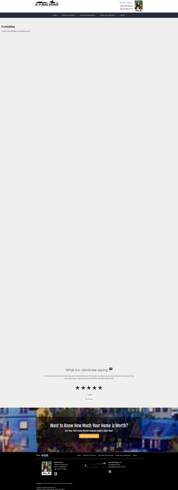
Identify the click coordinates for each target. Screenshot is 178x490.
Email (130, 3)
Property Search (89, 455)
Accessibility (39, 483)
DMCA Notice (63, 483)
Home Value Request (123, 455)
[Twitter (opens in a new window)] (123, 2)
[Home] (47, 3)
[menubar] (89, 15)
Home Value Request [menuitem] (107, 15)
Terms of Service (47, 483)
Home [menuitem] (55, 15)
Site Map (70, 483)
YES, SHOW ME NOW (89, 436)
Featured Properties (105, 455)
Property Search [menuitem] (68, 15)
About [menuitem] (122, 15)
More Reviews (89, 399)
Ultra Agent (61, 489)
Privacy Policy (55, 483)
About (135, 455)
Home (79, 455)
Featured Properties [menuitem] (87, 15)
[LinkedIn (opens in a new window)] (125, 2)
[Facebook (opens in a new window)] (120, 2)
